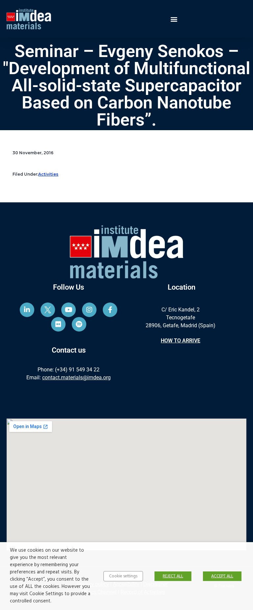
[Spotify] (79, 324)
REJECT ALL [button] (173, 576)
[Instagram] (89, 310)
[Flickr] (58, 324)
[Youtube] (68, 310)
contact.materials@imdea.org (76, 377)
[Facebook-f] (110, 310)
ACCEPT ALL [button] (222, 576)
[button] (173, 19)
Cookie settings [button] (123, 576)
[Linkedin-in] (27, 310)
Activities (48, 174)
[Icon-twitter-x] (48, 310)
